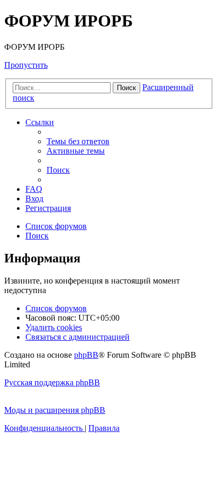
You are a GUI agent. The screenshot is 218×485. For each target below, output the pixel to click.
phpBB (86, 354)
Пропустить (26, 64)
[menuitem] (78, 141)
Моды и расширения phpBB (54, 410)
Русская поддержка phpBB (52, 382)
